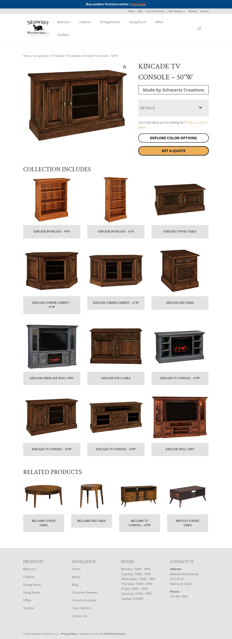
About (131, 11)
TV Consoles (73, 56)
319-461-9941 (179, 596)
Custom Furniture (155, 11)
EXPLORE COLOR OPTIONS (173, 137)
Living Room (137, 22)
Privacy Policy (69, 633)
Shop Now (138, 4)
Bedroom (63, 22)
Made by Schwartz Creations (173, 90)
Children (85, 22)
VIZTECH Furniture (115, 633)
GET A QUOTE (173, 150)
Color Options (175, 11)
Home (27, 56)
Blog (140, 11)
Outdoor (63, 35)
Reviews (193, 11)
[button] (124, 67)
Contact (204, 11)
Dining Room (32, 585)
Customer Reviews (84, 593)
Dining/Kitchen (110, 22)
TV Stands (57, 56)
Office (159, 22)
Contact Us (79, 616)
